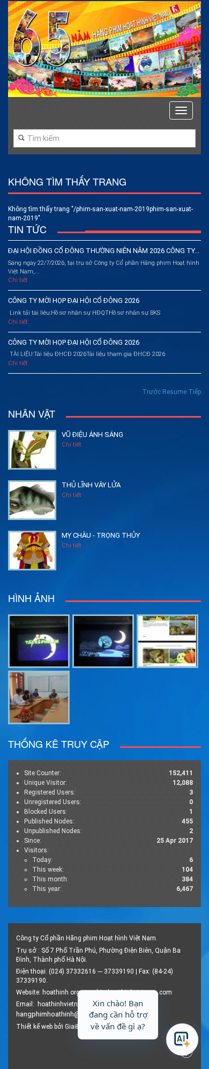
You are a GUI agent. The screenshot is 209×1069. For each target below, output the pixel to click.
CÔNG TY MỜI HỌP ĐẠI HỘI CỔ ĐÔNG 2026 (73, 300)
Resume (174, 392)
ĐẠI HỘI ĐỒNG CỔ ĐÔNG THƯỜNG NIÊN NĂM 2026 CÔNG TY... (103, 251)
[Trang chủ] (104, 49)
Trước (151, 392)
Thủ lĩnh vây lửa (91, 485)
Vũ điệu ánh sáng (92, 434)
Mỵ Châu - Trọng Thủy (101, 535)
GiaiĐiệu (77, 1026)
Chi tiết (18, 280)
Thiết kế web (34, 1026)
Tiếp (194, 392)
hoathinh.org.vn (65, 992)
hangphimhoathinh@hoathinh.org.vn (72, 1014)
